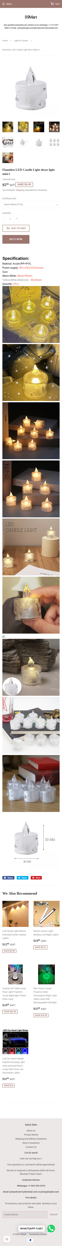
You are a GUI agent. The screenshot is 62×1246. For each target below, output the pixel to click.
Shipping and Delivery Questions (31, 1139)
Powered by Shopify (38, 1234)
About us (31, 1130)
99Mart (23, 1234)
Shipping (20, 190)
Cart (57, 4)
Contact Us (31, 1147)
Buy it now (15, 239)
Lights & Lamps (21, 40)
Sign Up (54, 1214)
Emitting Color (9, 198)
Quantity (6, 213)
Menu (9, 4)
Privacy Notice (31, 1134)
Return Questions (31, 1143)
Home (5, 40)
